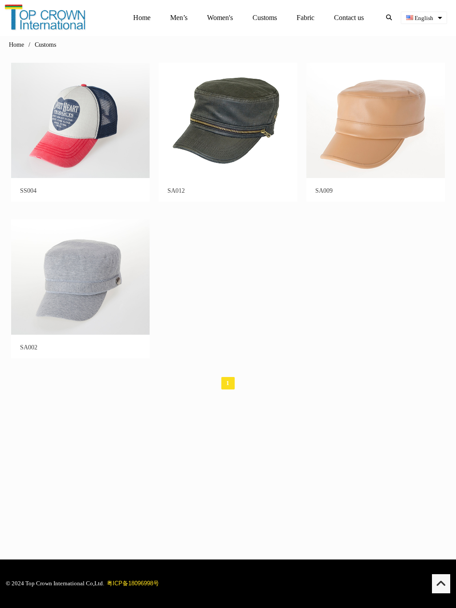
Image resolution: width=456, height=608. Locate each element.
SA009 (324, 190)
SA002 (28, 347)
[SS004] (80, 176)
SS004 (28, 190)
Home (16, 44)
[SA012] (228, 176)
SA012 (176, 190)
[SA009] (375, 176)
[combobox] (424, 18)
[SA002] (80, 332)
